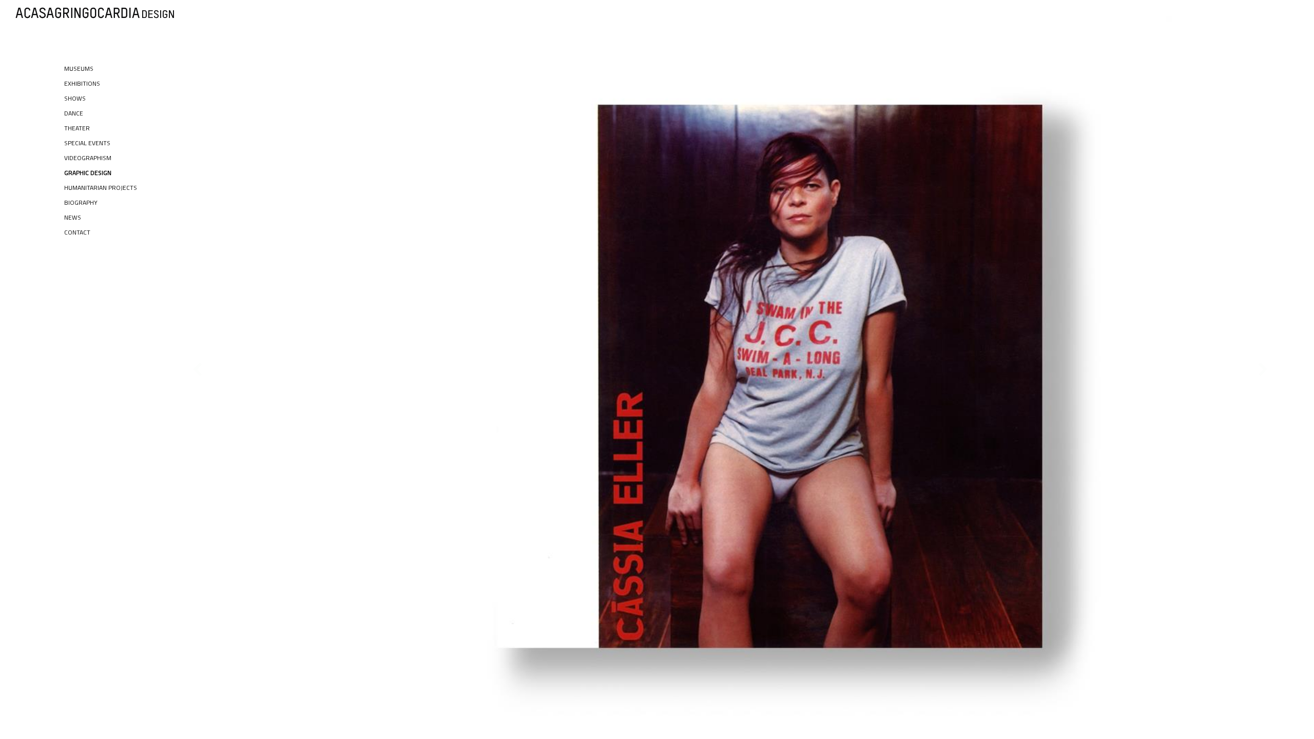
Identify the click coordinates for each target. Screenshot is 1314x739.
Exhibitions (82, 83)
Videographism (87, 158)
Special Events (87, 143)
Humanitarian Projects (100, 187)
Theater (77, 128)
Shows (75, 98)
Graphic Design (87, 173)
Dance (73, 113)
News (72, 217)
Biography (81, 202)
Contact (77, 232)
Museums (78, 68)
